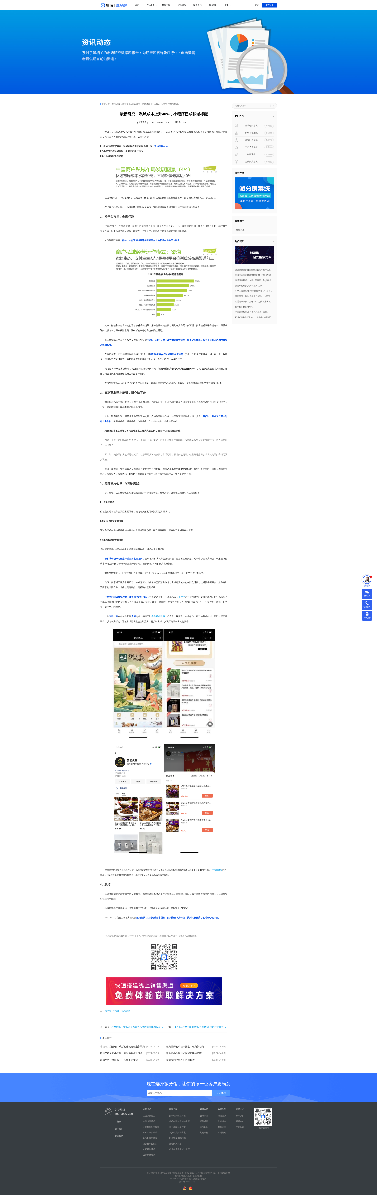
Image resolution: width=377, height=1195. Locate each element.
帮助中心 (240, 1121)
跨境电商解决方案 (177, 1116)
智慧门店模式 (149, 1121)
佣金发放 (240, 229)
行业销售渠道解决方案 (179, 1149)
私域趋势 (125, 1010)
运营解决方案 (175, 1144)
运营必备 (204, 1127)
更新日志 (240, 1127)
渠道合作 (197, 5)
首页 (137, 5)
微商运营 (222, 1127)
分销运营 (222, 1121)
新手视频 (204, 1121)
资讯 (119, 104)
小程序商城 (217, 870)
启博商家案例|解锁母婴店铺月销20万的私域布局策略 (254, 275)
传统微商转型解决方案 (179, 1121)
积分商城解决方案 (177, 1127)
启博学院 (204, 1116)
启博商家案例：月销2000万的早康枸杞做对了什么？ (254, 301)
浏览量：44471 (182, 122)
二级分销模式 (149, 1116)
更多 (227, 5)
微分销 (108, 1010)
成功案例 (182, 5)
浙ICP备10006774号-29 (188, 1182)
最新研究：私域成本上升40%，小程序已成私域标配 (155, 104)
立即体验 (221, 1093)
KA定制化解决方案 (177, 1138)
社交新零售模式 (150, 1144)
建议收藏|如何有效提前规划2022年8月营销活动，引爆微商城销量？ (254, 270)
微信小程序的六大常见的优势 (248, 285)
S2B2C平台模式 (150, 1132)
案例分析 (204, 1132)
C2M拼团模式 (149, 1155)
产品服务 (151, 5)
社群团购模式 (149, 1149)
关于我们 (119, 1129)
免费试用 (269, 5)
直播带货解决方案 (177, 1132)
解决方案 (166, 5)
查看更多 (269, 126)
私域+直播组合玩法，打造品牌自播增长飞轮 (254, 317)
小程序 (116, 1010)
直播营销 (222, 1132)
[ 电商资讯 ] (142, 122)
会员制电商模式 (150, 1138)
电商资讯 (126, 104)
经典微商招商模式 (151, 1127)
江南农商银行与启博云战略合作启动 (251, 312)
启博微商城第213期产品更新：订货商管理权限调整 (254, 280)
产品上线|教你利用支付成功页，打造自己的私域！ (254, 291)
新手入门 (240, 1116)
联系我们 (119, 1136)
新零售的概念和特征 (244, 307)
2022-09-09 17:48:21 (162, 122)
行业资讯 (213, 5)
